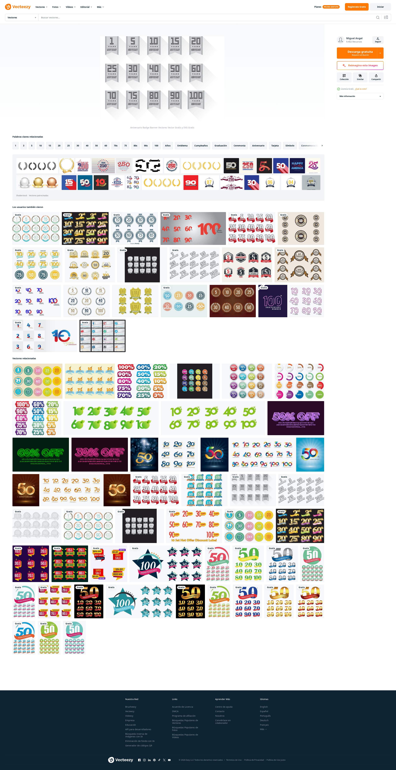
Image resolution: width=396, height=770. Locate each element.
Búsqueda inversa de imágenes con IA (136, 735)
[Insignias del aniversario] (134, 228)
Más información (347, 96)
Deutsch (264, 720)
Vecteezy (129, 711)
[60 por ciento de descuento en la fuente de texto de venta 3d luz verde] (40, 455)
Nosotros (220, 715)
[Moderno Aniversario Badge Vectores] (204, 490)
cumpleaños (201, 145)
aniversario (258, 145)
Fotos (55, 6)
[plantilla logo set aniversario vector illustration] (166, 563)
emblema (182, 145)
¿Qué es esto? (361, 89)
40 (87, 145)
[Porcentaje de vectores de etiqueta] (36, 418)
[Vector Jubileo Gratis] (86, 301)
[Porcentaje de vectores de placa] (247, 381)
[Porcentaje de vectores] (299, 381)
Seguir (378, 41)
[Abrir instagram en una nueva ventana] (144, 760)
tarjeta (275, 145)
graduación (221, 145)
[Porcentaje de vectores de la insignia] (195, 381)
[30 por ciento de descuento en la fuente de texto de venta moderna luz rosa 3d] (99, 455)
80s (135, 145)
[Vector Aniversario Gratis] (184, 301)
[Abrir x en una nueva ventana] (164, 760)
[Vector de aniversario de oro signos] (135, 301)
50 (96, 145)
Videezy (129, 715)
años (168, 145)
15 (50, 145)
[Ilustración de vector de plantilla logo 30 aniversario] (248, 563)
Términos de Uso (234, 759)
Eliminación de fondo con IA (140, 741)
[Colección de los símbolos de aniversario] (233, 301)
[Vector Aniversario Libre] (37, 264)
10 (40, 145)
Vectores (40, 6)
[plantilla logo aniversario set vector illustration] (217, 563)
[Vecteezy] (17, 7)
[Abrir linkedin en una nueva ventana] (149, 760)
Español (264, 711)
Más (99, 6)
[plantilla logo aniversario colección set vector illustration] (88, 601)
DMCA (175, 711)
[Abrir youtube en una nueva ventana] (169, 760)
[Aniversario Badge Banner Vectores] (253, 490)
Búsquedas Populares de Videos (185, 736)
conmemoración (310, 145)
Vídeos (69, 6)
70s (115, 145)
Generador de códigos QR (138, 745)
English (264, 706)
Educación (130, 724)
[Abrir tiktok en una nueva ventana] (159, 760)
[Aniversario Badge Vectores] (37, 381)
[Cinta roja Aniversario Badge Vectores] (251, 228)
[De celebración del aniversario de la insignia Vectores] (90, 381)
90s (146, 145)
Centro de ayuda (223, 706)
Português (265, 715)
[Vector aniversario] (301, 228)
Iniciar (380, 6)
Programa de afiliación (184, 715)
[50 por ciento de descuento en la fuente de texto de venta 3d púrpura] (295, 418)
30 (78, 145)
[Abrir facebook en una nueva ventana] (139, 760)
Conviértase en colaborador (223, 721)
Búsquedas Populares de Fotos (185, 729)
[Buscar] (378, 17)
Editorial (84, 6)
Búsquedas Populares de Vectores (185, 721)
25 (68, 145)
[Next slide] (319, 145)
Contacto (219, 711)
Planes (317, 6)
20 (59, 145)
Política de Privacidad (254, 759)
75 (125, 145)
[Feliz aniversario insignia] (90, 264)
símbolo (290, 145)
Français (264, 724)
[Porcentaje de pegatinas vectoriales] (142, 381)
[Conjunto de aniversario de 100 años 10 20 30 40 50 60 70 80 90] (193, 228)
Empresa (129, 720)
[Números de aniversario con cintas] (85, 228)
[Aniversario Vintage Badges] (247, 264)
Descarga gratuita (360, 53)
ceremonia (239, 145)
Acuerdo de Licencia (182, 706)
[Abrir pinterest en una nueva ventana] (154, 760)
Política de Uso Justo (276, 759)
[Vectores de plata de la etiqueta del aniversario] (142, 264)
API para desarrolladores (138, 729)
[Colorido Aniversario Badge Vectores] (35, 228)
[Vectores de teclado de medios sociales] (103, 336)
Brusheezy (130, 706)
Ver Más (311, 182)
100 (156, 145)
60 (106, 145)
